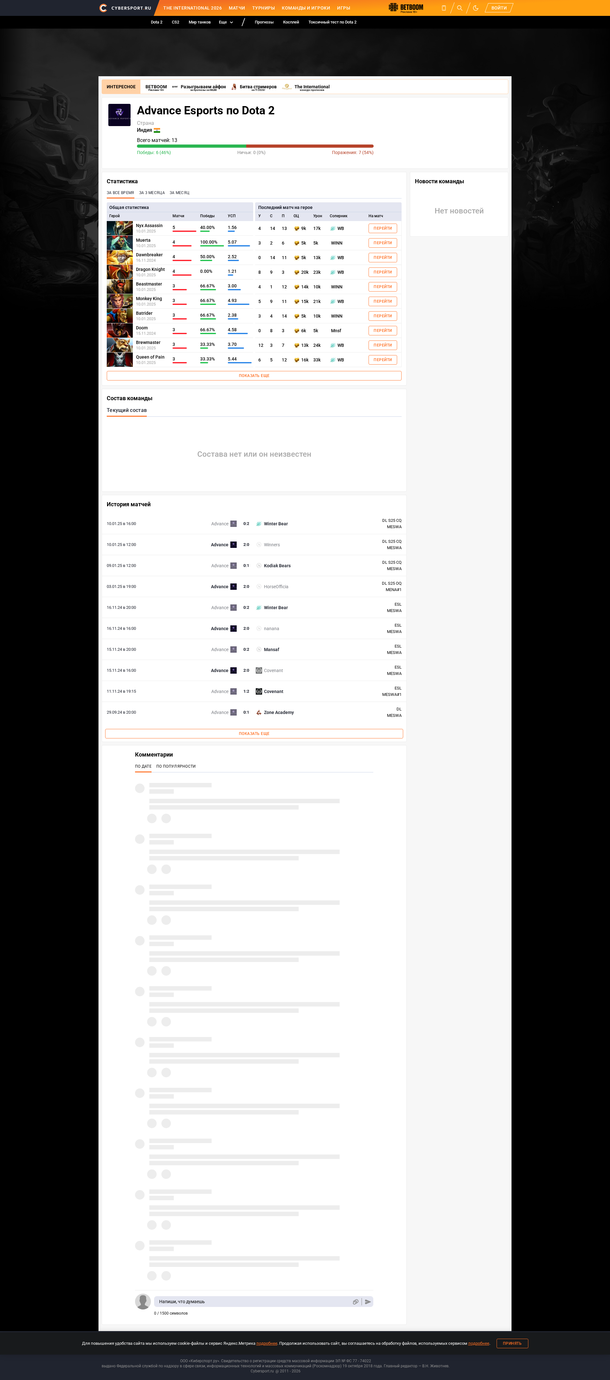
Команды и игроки (306, 7)
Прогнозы (264, 22)
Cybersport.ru (262, 1371)
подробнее (266, 1343)
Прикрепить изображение (355, 1302)
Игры (343, 7)
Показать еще (254, 376)
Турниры (263, 7)
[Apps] (444, 8)
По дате (143, 766)
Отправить (368, 1302)
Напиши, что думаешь (182, 1301)
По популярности (176, 766)
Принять (512, 1343)
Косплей (291, 22)
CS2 (175, 22)
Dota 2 (156, 22)
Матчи (237, 7)
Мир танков (200, 22)
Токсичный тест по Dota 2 (332, 22)
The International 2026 (192, 7)
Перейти (383, 228)
